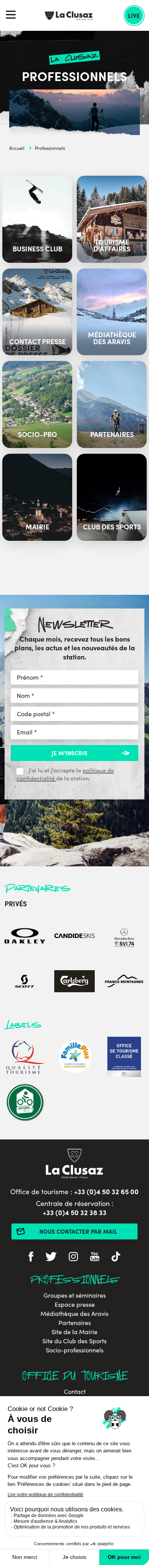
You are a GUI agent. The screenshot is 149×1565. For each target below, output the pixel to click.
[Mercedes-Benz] (124, 937)
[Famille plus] (74, 1058)
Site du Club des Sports (74, 1341)
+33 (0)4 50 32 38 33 (75, 1212)
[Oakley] (25, 937)
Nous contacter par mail (78, 1231)
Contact (75, 1391)
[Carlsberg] (74, 982)
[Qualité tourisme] (25, 1058)
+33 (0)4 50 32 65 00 (106, 1191)
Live (134, 15)
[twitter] (51, 1257)
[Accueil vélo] (25, 1103)
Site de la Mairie (74, 1332)
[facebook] (31, 1257)
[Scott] (25, 982)
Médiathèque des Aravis (74, 1313)
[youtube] (94, 1257)
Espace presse (75, 1304)
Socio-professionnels (75, 1350)
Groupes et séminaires (75, 1295)
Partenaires (74, 1323)
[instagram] (73, 1257)
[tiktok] (116, 1257)
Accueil (16, 148)
